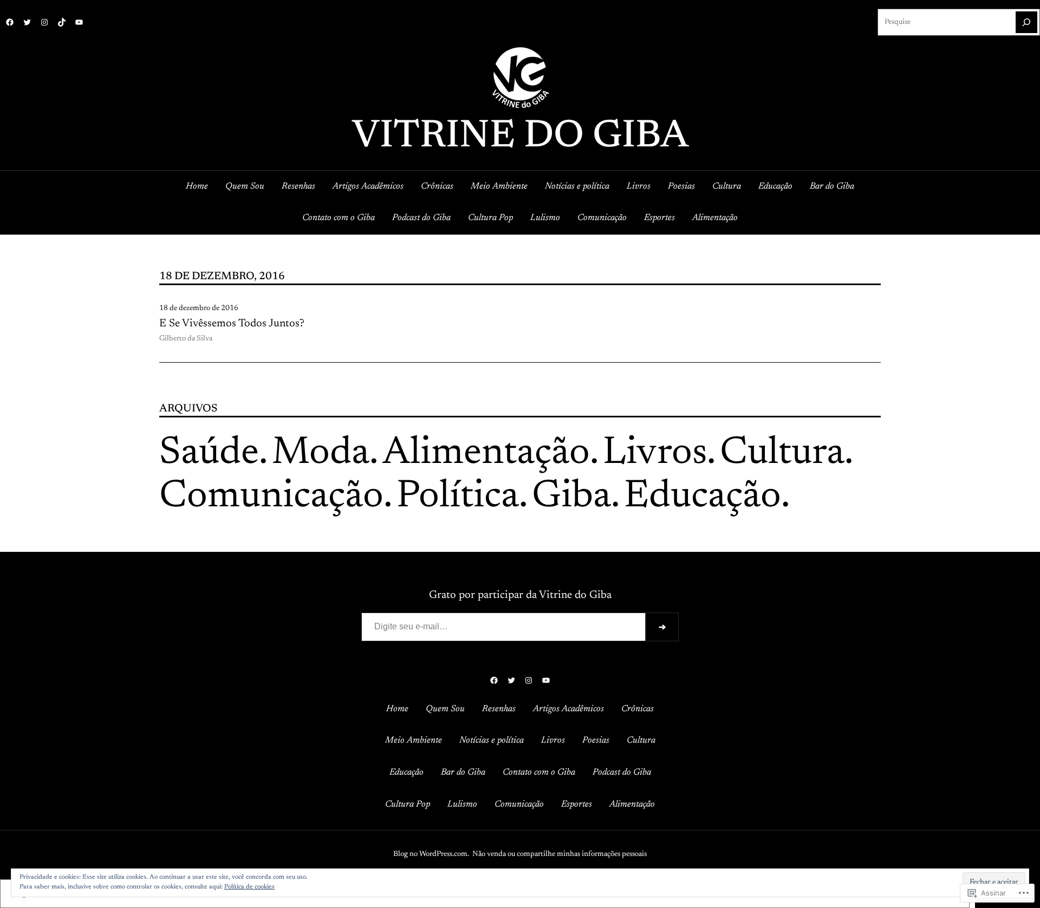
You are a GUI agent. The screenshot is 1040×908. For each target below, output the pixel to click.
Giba (571, 497)
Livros (655, 453)
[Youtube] (79, 22)
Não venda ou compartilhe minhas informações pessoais (559, 854)
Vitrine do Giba (520, 137)
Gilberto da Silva (185, 339)
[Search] (1026, 22)
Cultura (782, 453)
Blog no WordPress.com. (431, 854)
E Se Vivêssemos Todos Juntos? (231, 323)
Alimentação (486, 453)
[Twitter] (27, 22)
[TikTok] (61, 22)
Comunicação (271, 497)
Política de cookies (249, 887)
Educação (702, 497)
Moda (320, 453)
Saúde (209, 453)
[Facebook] (9, 22)
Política (457, 497)
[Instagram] (44, 22)
